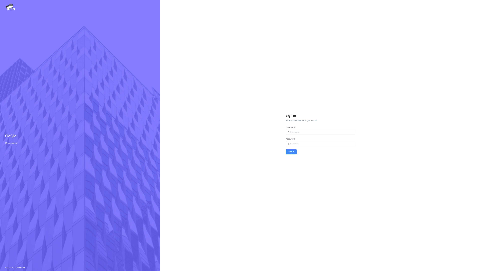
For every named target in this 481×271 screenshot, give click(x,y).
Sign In (291, 152)
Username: (291, 127)
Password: (290, 139)
